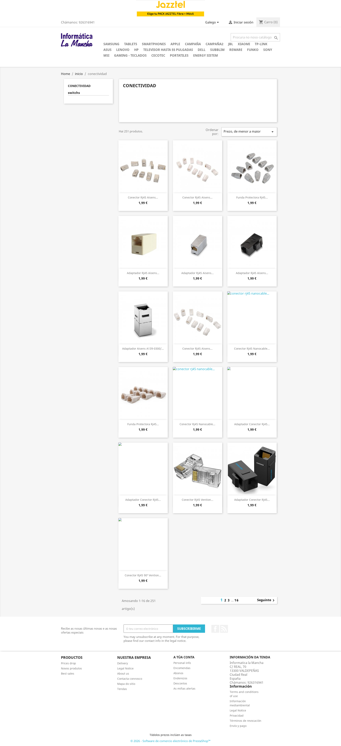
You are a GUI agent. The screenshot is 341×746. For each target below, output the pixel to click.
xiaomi (244, 44)
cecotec (158, 55)
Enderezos (180, 678)
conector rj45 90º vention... (143, 575)
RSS (224, 629)
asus (107, 50)
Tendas (122, 689)
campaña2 (214, 44)
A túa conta (183, 657)
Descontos (180, 683)
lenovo (122, 50)
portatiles (179, 55)
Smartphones (154, 44)
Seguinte (266, 600)
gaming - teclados (130, 55)
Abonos (178, 673)
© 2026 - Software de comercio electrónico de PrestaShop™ (170, 741)
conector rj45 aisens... (143, 197)
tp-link (261, 44)
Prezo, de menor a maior (249, 131)
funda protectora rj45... (252, 197)
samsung (111, 44)
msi (106, 55)
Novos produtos (71, 668)
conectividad (79, 86)
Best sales (67, 673)
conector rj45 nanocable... (252, 348)
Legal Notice (125, 668)
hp (136, 50)
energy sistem (205, 55)
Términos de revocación (245, 721)
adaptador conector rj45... (252, 424)
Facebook (215, 629)
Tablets (130, 44)
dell (201, 50)
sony (267, 50)
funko (253, 50)
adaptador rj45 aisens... (143, 273)
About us (123, 673)
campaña (193, 44)
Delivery (122, 663)
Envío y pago (238, 726)
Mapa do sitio (126, 684)
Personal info (182, 663)
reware (235, 50)
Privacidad (237, 715)
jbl (230, 44)
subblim (217, 50)
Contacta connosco (129, 678)
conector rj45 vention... (197, 500)
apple (175, 44)
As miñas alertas (184, 688)
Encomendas (181, 668)
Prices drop (68, 663)
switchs (74, 93)
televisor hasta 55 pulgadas (168, 50)
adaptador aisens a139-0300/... (143, 348)
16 (236, 600)
